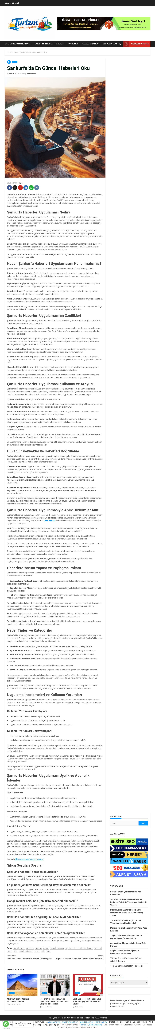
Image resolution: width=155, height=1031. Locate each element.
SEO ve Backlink (110, 44)
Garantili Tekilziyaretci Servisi (49, 44)
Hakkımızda (73, 44)
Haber (14, 62)
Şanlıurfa (97, 948)
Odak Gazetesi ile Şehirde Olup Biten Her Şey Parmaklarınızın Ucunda (88, 985)
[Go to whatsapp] (6, 1024)
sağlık (90, 948)
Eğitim (22, 948)
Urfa (43, 951)
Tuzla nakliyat (101, 1022)
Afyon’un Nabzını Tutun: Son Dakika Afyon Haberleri (79, 957)
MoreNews (89, 1018)
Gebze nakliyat (86, 1022)
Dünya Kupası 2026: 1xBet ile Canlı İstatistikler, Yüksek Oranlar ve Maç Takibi (126, 913)
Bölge (16, 948)
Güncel (46, 948)
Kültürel (78, 948)
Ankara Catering (53, 1022)
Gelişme (39, 948)
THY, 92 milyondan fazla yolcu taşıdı (126, 966)
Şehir (10, 951)
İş (66, 948)
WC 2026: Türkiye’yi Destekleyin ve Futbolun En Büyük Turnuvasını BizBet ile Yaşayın (128, 902)
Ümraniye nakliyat (70, 1022)
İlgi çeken (60, 948)
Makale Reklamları (90, 44)
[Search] (120, 44)
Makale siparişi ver (140, 44)
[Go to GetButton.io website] (6, 1028)
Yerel (48, 951)
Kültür (71, 948)
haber (53, 948)
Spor (21, 951)
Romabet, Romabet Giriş (91, 1025)
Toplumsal (28, 951)
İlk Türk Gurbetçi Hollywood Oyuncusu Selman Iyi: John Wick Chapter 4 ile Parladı (55, 985)
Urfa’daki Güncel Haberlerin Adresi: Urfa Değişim (29, 957)
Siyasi (15, 951)
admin (11, 74)
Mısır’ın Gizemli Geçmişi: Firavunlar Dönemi (22, 985)
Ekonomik (30, 948)
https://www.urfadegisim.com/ (29, 859)
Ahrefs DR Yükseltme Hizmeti (18, 44)
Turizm (36, 951)
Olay (84, 948)
